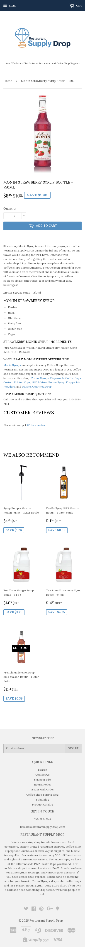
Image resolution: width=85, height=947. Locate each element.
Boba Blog (42, 799)
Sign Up (73, 748)
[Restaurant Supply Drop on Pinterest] (41, 909)
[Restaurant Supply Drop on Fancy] (57, 909)
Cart (78, 5)
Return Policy (42, 784)
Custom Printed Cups (16, 382)
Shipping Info (42, 779)
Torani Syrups (40, 378)
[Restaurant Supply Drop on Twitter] (26, 909)
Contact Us (42, 774)
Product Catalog (42, 804)
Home (7, 81)
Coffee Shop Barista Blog (42, 794)
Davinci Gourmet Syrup (37, 386)
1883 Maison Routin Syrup (48, 382)
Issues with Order (42, 789)
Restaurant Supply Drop (46, 920)
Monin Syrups (12, 365)
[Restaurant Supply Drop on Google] (50, 909)
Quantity (9, 208)
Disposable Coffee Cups (65, 378)
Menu (12, 5)
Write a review (36, 425)
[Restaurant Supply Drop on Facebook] (33, 909)
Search (42, 769)
